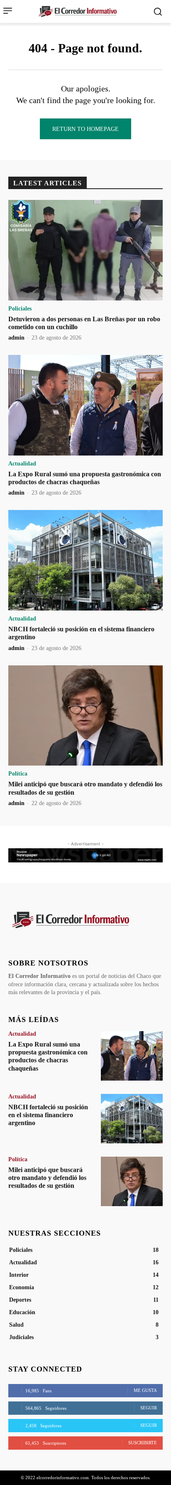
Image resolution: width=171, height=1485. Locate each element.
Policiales (20, 309)
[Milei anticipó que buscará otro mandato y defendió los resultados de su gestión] (85, 715)
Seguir (148, 1407)
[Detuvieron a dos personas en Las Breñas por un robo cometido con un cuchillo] (85, 250)
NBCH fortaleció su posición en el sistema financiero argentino (48, 1114)
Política (17, 774)
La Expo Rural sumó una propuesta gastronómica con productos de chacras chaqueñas (84, 477)
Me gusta (145, 1390)
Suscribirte (142, 1442)
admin (16, 338)
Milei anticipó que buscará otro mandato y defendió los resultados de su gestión (47, 1177)
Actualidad (22, 464)
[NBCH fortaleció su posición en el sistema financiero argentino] (85, 560)
